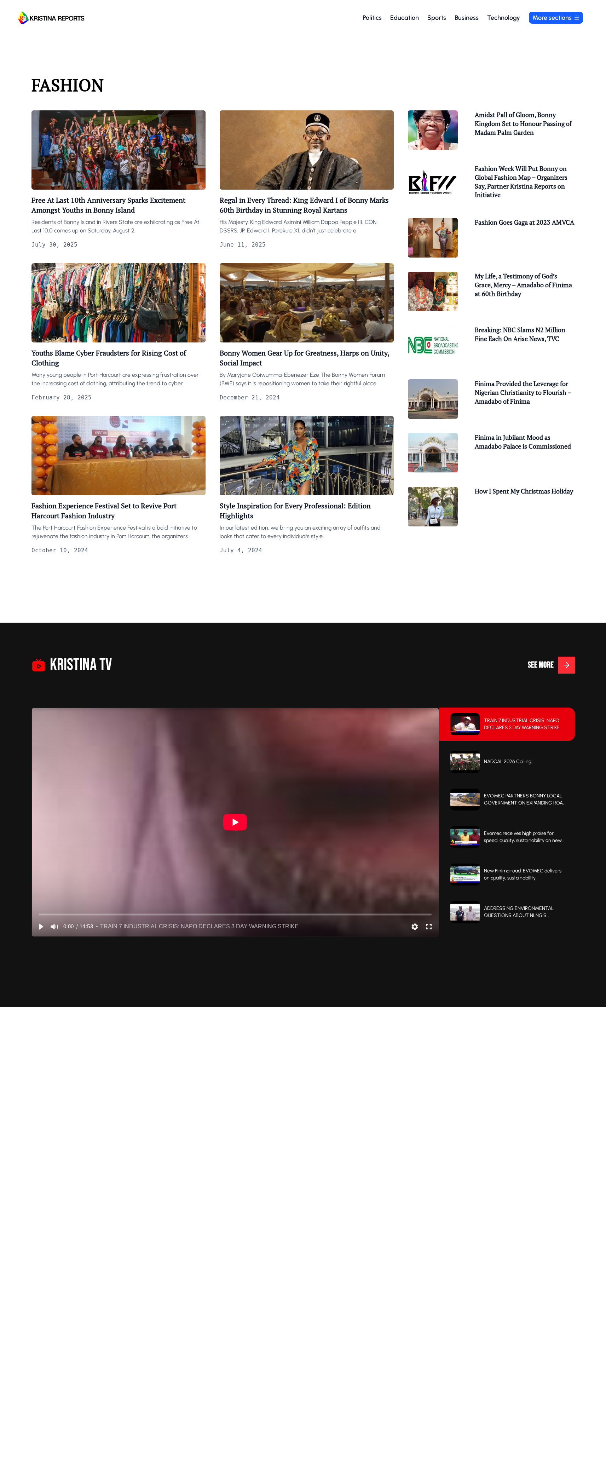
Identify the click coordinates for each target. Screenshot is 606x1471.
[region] (235, 822)
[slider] (235, 914)
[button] (40, 926)
